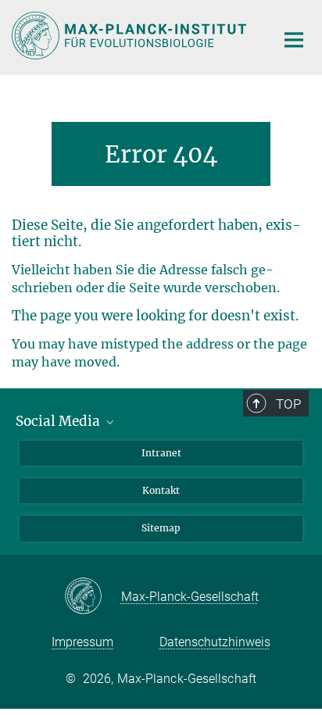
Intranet (161, 453)
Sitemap (161, 528)
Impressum (82, 642)
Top (288, 404)
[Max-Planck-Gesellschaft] (92, 597)
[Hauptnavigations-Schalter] (293, 39)
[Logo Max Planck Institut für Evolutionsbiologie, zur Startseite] (132, 35)
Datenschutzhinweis (214, 642)
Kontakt (161, 490)
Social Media (59, 421)
